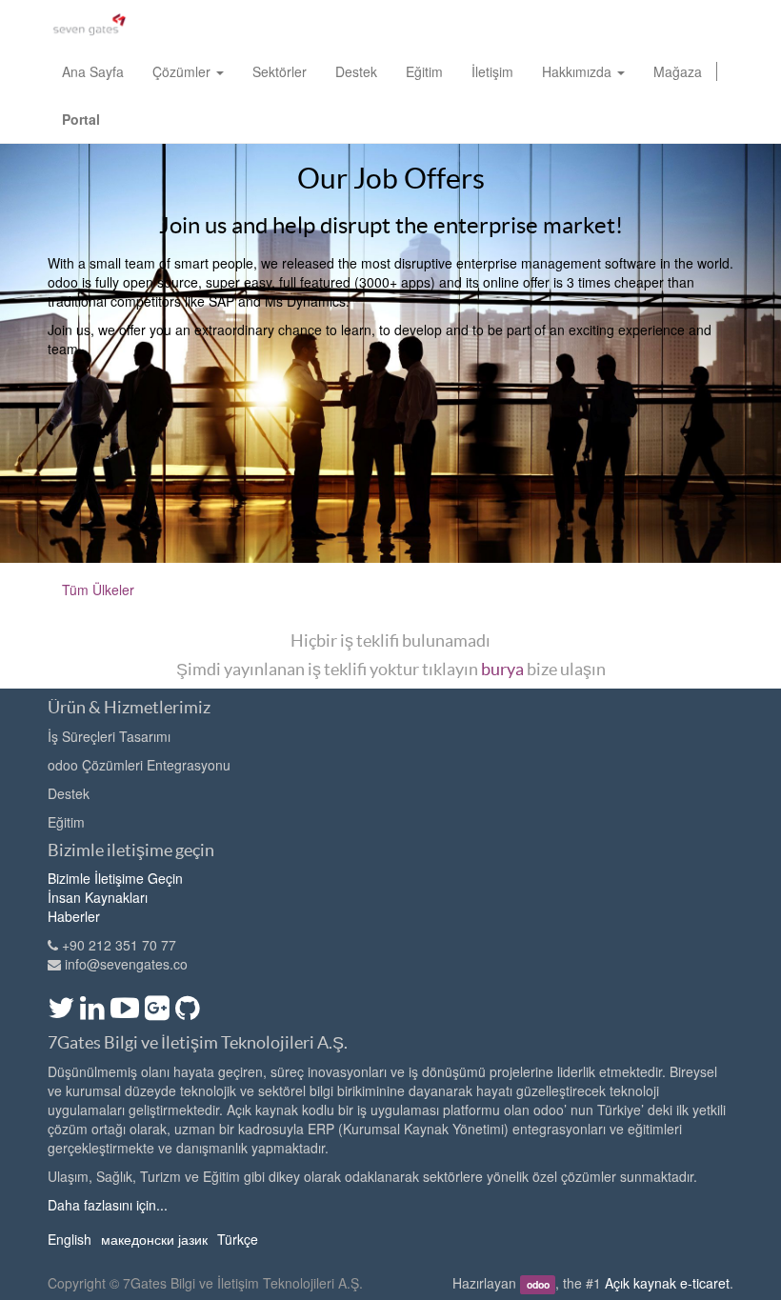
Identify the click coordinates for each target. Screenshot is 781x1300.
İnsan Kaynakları (98, 897)
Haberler (74, 916)
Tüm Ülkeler (98, 589)
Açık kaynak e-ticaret (667, 1282)
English (69, 1239)
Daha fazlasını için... (108, 1204)
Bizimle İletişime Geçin (115, 878)
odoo (538, 1284)
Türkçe (237, 1239)
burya (502, 669)
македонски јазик (154, 1239)
